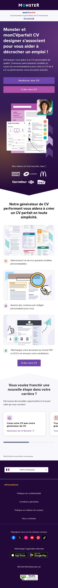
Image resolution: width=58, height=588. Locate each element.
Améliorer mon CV (29, 80)
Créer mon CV (29, 89)
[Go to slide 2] (42, 442)
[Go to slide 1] (16, 442)
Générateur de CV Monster (19, 431)
